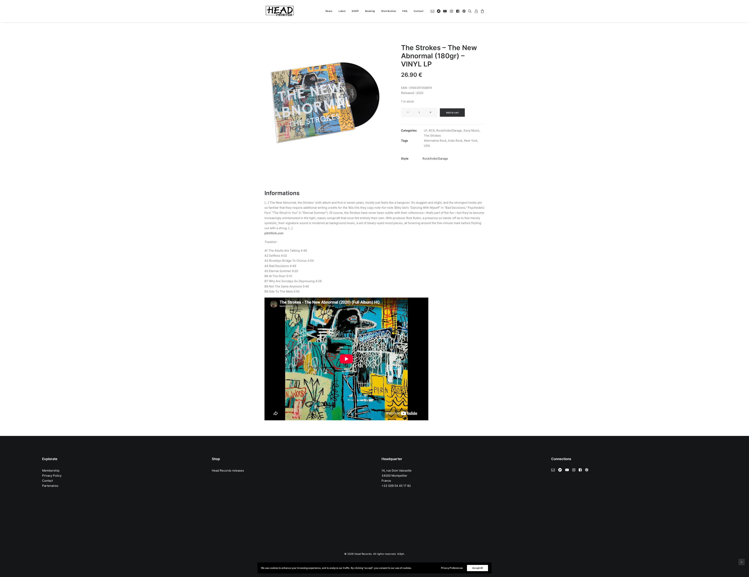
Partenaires (50, 486)
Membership (50, 470)
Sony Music (471, 130)
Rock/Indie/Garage (449, 130)
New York (470, 140)
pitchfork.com (273, 233)
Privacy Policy (51, 475)
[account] (476, 11)
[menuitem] (329, 11)
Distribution (388, 11)
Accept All (477, 567)
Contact (419, 11)
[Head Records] (279, 11)
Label (342, 11)
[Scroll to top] (741, 562)
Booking (370, 11)
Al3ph (400, 553)
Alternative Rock (435, 140)
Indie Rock (455, 140)
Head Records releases (228, 470)
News (329, 11)
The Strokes (432, 135)
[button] (433, 11)
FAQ (404, 11)
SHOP (355, 11)
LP (425, 130)
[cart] (482, 11)
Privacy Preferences (452, 567)
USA (427, 146)
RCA (432, 130)
